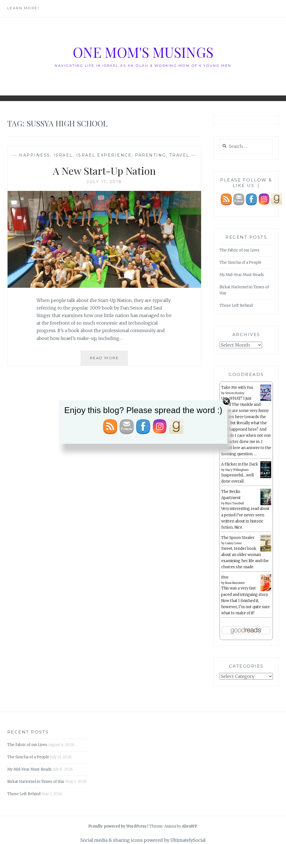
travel (180, 155)
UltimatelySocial (188, 840)
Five (224, 577)
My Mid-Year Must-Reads (242, 274)
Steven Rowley (234, 393)
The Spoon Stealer (237, 537)
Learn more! (23, 8)
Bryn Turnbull (234, 503)
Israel (63, 155)
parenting (150, 155)
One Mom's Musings (143, 52)
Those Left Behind (236, 305)
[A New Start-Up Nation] (104, 286)
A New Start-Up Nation (104, 170)
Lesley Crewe (233, 543)
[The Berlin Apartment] (265, 504)
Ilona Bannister (235, 583)
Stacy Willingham (237, 470)
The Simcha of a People (240, 262)
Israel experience (104, 155)
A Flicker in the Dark (239, 464)
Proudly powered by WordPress (117, 826)
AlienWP (189, 826)
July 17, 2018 (104, 181)
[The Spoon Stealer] (265, 550)
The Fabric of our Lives (239, 250)
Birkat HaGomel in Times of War (36, 781)
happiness (34, 155)
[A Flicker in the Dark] (265, 477)
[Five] (265, 590)
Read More (109, 360)
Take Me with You (237, 387)
